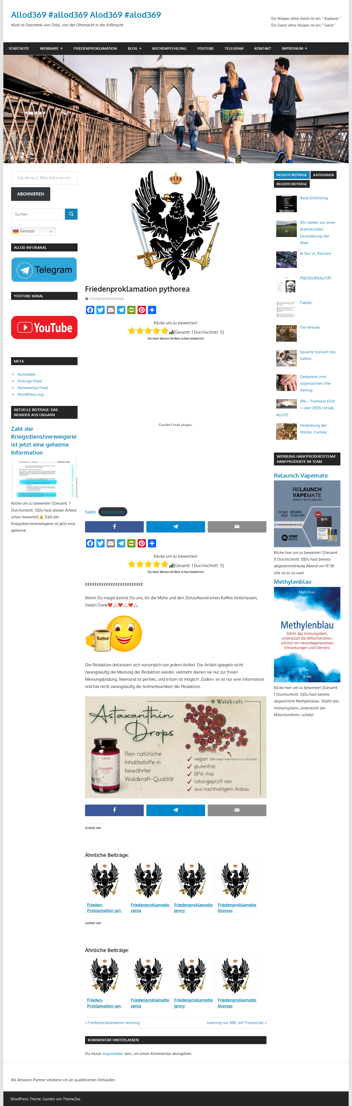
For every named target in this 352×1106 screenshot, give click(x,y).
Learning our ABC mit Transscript (235, 1022)
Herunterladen (113, 512)
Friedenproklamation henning (113, 1022)
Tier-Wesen (310, 327)
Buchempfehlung (169, 48)
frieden (90, 512)
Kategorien (323, 175)
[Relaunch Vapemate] (307, 545)
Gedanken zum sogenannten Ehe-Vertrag (316, 383)
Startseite (19, 48)
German (27, 231)
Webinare (49, 48)
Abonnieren (30, 193)
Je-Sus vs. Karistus (315, 253)
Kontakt (262, 48)
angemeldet (112, 1053)
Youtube (205, 48)
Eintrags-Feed (30, 381)
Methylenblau (293, 581)
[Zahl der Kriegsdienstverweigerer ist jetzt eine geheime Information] (44, 496)
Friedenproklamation (95, 48)
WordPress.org (31, 394)
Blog (132, 48)
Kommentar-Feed (33, 387)
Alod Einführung (314, 197)
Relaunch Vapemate (301, 475)
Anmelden (27, 374)
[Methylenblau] (307, 680)
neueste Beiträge (291, 175)
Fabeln (306, 302)
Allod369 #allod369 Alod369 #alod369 (86, 14)
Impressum (292, 48)
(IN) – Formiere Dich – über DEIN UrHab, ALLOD (305, 408)
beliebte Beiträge (291, 184)
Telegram (234, 48)
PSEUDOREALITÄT (316, 278)
